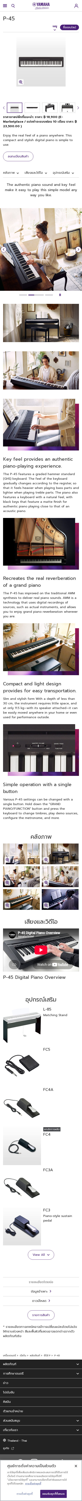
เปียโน (23, 1355)
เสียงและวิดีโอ (34, 172)
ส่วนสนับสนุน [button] (11, 1420)
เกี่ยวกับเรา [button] (10, 1430)
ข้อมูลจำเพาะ (39, 1291)
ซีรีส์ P (47, 1355)
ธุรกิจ (6, 1448)
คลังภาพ (9, 172)
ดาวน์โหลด (39, 1301)
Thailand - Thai (17, 1441)
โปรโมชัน (8, 1392)
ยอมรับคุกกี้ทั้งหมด (53, 1494)
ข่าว (5, 1383)
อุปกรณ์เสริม (61, 172)
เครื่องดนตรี (9, 1355)
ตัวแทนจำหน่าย (13, 1411)
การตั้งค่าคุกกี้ (33, 1483)
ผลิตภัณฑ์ (35, 1355)
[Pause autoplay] (60, 295)
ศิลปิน (7, 1402)
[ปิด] (76, 1466)
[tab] (23, 295)
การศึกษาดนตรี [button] (13, 1373)
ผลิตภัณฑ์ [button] (9, 1364)
